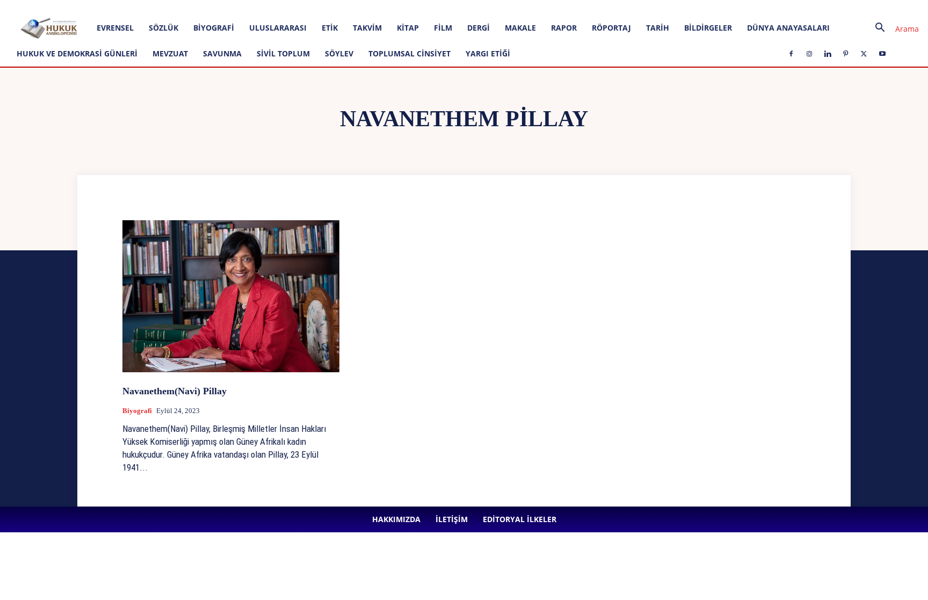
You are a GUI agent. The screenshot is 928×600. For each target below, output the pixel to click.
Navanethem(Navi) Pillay (174, 391)
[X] (317, 7)
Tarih (657, 28)
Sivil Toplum (283, 53)
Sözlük (163, 28)
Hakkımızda (121, 7)
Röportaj (611, 28)
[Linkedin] (281, 7)
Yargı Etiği (488, 53)
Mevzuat (170, 53)
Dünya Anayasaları (788, 28)
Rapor (564, 28)
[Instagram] (264, 7)
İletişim (158, 7)
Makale (520, 28)
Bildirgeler (708, 28)
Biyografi (213, 28)
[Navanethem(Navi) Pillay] (230, 296)
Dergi (478, 28)
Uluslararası (278, 28)
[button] (893, 29)
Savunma (222, 53)
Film (443, 28)
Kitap (408, 28)
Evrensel (115, 28)
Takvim (367, 28)
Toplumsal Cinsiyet (409, 53)
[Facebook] (246, 7)
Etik (330, 28)
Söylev (339, 53)
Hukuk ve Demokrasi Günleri (77, 53)
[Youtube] (335, 7)
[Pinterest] (299, 7)
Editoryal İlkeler (199, 7)
